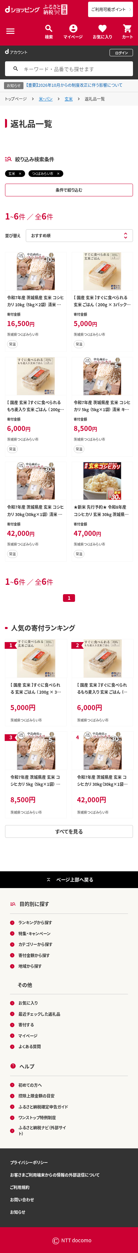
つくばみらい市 (42, 173)
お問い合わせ (22, 1199)
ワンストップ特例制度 (37, 1117)
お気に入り (102, 36)
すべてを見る (69, 831)
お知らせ (17, 1212)
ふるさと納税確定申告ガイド (43, 1107)
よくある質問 (29, 1046)
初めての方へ (30, 1085)
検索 (49, 36)
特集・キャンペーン (34, 933)
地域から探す (30, 966)
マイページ (73, 36)
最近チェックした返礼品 (39, 1014)
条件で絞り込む (69, 190)
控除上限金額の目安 (36, 1096)
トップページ (16, 99)
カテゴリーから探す (35, 944)
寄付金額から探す (34, 955)
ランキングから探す (35, 922)
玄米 (69, 99)
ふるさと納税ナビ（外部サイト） (42, 1130)
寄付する (26, 1024)
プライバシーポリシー (29, 1162)
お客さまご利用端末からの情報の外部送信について (54, 1175)
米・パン (46, 99)
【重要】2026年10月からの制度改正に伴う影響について (74, 85)
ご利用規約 (19, 1187)
